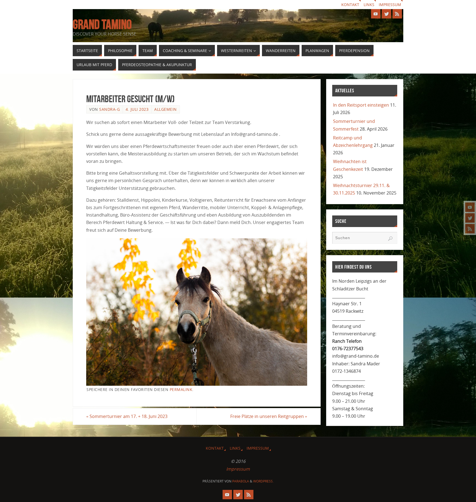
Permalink (181, 389)
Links (369, 4)
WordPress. (263, 481)
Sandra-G (109, 109)
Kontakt (350, 4)
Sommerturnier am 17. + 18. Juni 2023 (126, 416)
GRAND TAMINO (102, 24)
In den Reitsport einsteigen (361, 105)
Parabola (240, 481)
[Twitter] (470, 218)
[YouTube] (470, 207)
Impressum (390, 4)
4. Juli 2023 (137, 109)
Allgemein (165, 109)
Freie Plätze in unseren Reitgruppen (268, 416)
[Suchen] (390, 238)
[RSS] (470, 228)
